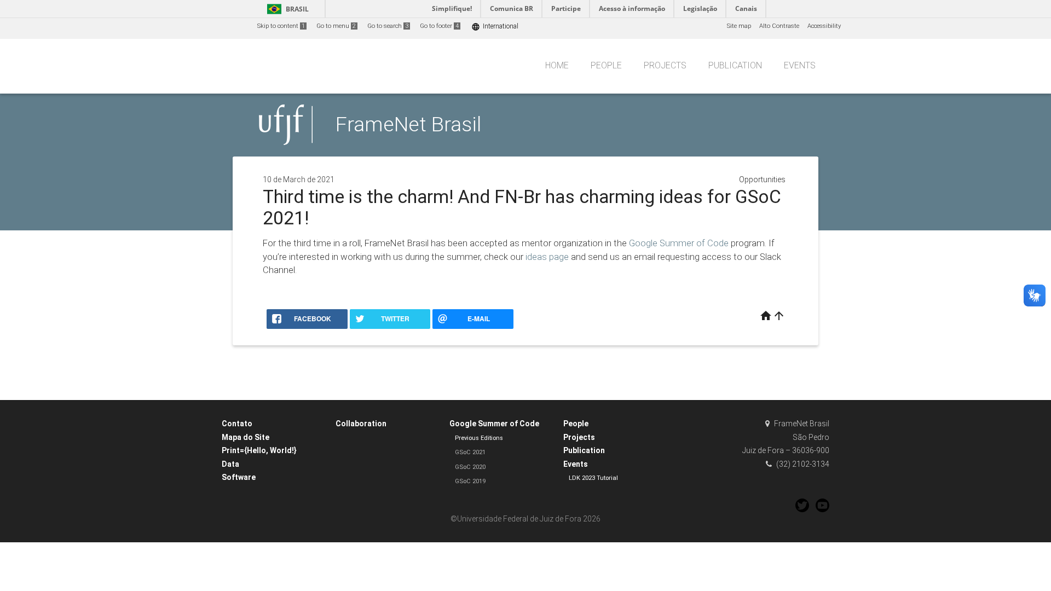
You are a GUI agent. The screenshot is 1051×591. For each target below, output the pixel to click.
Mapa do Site (245, 437)
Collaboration (361, 423)
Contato (237, 423)
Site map (739, 26)
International (494, 26)
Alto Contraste (779, 26)
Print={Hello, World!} (259, 450)
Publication (735, 65)
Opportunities (762, 179)
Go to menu (336, 26)
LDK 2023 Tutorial (593, 478)
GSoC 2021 (470, 452)
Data (230, 464)
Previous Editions (479, 438)
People (606, 65)
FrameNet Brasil (408, 124)
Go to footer (439, 26)
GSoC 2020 (470, 467)
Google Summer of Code (679, 242)
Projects (665, 65)
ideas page (547, 256)
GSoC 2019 (470, 481)
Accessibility (824, 26)
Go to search (387, 26)
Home (557, 65)
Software (239, 477)
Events (800, 65)
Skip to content (281, 26)
